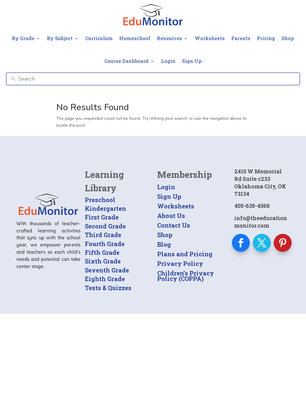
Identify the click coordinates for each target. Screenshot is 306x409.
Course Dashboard (126, 61)
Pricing (266, 38)
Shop (287, 38)
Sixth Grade (103, 261)
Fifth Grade (102, 252)
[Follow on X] (262, 243)
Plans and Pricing (184, 254)
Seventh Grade (107, 270)
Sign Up (192, 61)
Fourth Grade (105, 244)
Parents (240, 38)
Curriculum (99, 38)
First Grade (102, 217)
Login (168, 61)
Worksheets (210, 38)
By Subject (60, 38)
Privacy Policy (180, 263)
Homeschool (134, 38)
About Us (171, 215)
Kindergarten (105, 208)
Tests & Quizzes (108, 288)
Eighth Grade (105, 279)
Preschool (100, 200)
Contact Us (173, 225)
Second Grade (105, 226)
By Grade (23, 38)
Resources (169, 38)
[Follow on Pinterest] (283, 243)
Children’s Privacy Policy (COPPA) (185, 275)
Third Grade (103, 235)
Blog (164, 244)
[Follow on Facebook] (241, 243)
